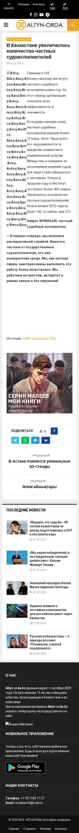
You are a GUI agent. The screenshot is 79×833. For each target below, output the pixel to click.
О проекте (9, 6)
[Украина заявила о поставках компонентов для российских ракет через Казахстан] (17, 611)
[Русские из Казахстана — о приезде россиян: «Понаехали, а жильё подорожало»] (17, 641)
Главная (14, 828)
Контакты (39, 4)
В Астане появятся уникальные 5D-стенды (39, 464)
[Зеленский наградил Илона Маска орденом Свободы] (17, 588)
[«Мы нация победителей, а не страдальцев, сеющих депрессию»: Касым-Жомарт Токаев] (17, 558)
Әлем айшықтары (39, 487)
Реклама (23, 4)
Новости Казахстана (19, 39)
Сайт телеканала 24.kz (39, 339)
